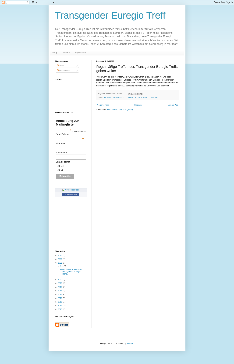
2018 (60, 291)
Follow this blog (71, 194)
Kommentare (64, 71)
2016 (60, 298)
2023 (60, 259)
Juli (62, 266)
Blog (54, 52)
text (61, 170)
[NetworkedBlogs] (70, 190)
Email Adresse (70, 134)
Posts (61, 66)
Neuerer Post (103, 105)
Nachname (61, 152)
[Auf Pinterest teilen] (141, 93)
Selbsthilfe (107, 97)
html (61, 166)
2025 (60, 255)
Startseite (138, 105)
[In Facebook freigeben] (138, 93)
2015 (60, 302)
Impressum (80, 52)
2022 (60, 263)
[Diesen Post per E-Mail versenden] (129, 93)
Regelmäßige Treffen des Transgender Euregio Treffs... (71, 271)
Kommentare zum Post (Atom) (120, 110)
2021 (60, 280)
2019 (60, 287)
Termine (66, 52)
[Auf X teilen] (135, 93)
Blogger (130, 343)
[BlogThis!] (132, 93)
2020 (60, 283)
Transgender (131, 97)
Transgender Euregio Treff (110, 15)
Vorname (60, 143)
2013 (60, 309)
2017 (60, 294)
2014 (60, 305)
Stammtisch (116, 97)
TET (124, 97)
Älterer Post (173, 105)
